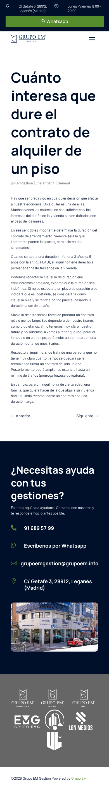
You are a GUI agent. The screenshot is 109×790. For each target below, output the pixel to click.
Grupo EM (79, 778)
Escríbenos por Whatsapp (55, 545)
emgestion (25, 183)
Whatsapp (57, 21)
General (64, 183)
